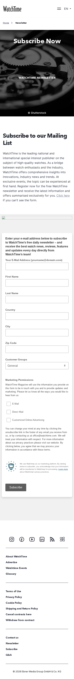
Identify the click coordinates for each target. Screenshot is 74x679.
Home (6, 22)
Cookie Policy (14, 603)
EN (66, 8)
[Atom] (62, 539)
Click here (63, 195)
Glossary (11, 574)
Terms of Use (13, 591)
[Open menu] (59, 9)
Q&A (8, 655)
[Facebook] (22, 539)
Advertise (11, 562)
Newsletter (12, 643)
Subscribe (11, 649)
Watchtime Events (16, 568)
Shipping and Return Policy (22, 608)
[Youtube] (32, 539)
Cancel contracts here (18, 614)
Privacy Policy (14, 597)
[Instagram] (12, 539)
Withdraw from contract (20, 620)
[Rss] (52, 539)
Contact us (12, 637)
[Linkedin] (42, 539)
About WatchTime (16, 556)
